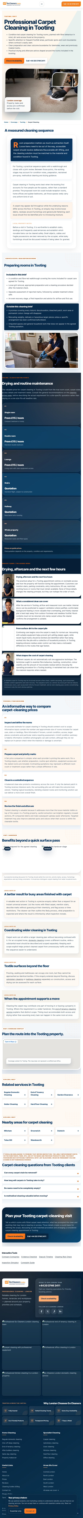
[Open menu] (41, 4)
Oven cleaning (48, 1447)
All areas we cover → (51, 1490)
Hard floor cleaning (50, 1454)
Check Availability (14, 61)
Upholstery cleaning (50, 1443)
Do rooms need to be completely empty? (22, 1188)
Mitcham (15, 1131)
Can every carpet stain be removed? (20, 1173)
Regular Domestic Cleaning (15, 1093)
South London (48, 1483)
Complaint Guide (28, 1263)
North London (48, 1476)
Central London (49, 1472)
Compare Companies (10, 1257)
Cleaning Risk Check (63, 1257)
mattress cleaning (33, 979)
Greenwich (41, 1131)
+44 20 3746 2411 (49, 1285)
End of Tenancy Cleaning (41, 1093)
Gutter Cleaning (15, 1104)
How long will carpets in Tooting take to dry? (24, 1180)
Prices (4, 1479)
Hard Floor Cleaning (41, 1104)
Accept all (30, 1511)
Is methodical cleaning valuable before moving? (26, 1196)
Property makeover (9, 1458)
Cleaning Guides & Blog (11, 1487)
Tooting (22, 122)
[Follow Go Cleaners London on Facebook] (41, 1311)
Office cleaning (48, 1458)
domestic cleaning (36, 940)
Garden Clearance (68, 1095)
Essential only (15, 1511)
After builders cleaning (10, 1450)
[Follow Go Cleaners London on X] (47, 1311)
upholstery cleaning (14, 979)
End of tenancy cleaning (11, 1447)
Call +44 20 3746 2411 (71, 4)
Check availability (48, 1298)
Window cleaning (49, 1450)
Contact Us (6, 1490)
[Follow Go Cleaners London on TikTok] (54, 1311)
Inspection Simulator (10, 1263)
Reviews (5, 1483)
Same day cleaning (9, 1454)
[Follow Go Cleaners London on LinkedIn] (60, 1311)
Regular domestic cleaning (12, 1439)
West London (48, 1487)
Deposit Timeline (46, 1257)
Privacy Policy (7, 1494)
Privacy (4, 1514)
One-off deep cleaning (10, 1443)
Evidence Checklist (29, 1257)
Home (6, 122)
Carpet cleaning (49, 1439)
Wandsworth (41, 1140)
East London (48, 1479)
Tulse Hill (15, 1140)
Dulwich (68, 1131)
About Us (5, 1476)
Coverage (14, 122)
